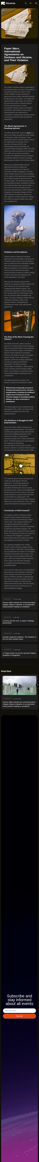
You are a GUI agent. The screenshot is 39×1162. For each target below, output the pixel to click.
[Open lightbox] (32, 67)
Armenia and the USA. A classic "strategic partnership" (18, 622)
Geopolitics (7, 599)
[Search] (25, 3)
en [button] (30, 3)
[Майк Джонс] (4, 11)
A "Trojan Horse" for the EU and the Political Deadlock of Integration (19, 654)
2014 (29, 133)
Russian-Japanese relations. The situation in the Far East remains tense (19, 638)
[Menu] (36, 3)
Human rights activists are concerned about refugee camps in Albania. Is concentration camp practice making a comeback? (19, 605)
